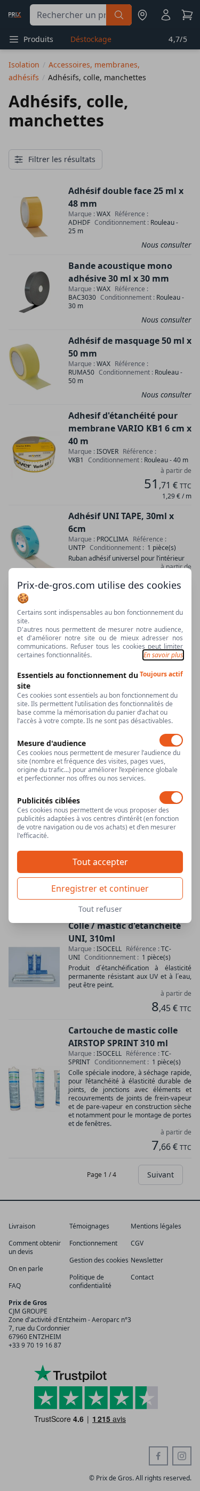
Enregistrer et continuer (100, 888)
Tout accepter (100, 862)
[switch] (171, 740)
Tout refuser (100, 909)
